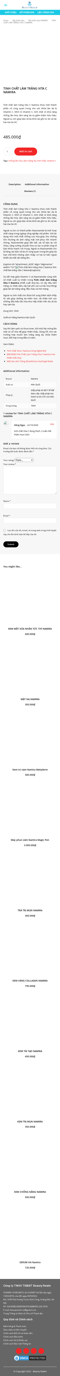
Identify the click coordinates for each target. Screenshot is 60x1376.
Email (6, 515)
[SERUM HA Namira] (30, 1232)
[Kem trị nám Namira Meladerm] (30, 739)
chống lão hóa (15, 161)
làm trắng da (30, 161)
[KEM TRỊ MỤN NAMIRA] (30, 1091)
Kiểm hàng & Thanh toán (14, 1326)
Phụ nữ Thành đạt (34, 1313)
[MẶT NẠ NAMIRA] (30, 668)
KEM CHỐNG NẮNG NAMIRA (30, 1191)
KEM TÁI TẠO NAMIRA (30, 1051)
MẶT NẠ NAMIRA (30, 699)
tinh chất (41, 161)
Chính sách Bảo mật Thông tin (17, 1343)
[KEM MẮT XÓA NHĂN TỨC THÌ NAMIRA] (30, 598)
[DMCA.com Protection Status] (30, 1358)
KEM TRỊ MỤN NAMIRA (30, 1121)
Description (15, 184)
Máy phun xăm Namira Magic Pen (30, 839)
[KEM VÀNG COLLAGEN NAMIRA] (30, 950)
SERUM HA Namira (30, 1262)
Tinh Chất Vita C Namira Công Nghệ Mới (26, 350)
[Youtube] (41, 1351)
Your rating (9, 460)
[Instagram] (26, 1351)
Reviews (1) (30, 191)
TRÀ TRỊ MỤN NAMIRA (30, 910)
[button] (56, 5)
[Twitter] (34, 1351)
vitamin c (51, 161)
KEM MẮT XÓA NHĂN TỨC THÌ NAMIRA (30, 628)
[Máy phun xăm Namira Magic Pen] (30, 809)
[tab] (15, 185)
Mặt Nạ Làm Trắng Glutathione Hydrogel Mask (30, 361)
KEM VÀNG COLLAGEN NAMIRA (30, 980)
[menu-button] (5, 5)
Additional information (37, 184)
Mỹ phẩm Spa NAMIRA (38, 20)
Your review (9, 464)
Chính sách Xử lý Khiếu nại (15, 1340)
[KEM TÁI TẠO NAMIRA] (30, 1020)
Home (5, 20)
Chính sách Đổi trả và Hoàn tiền (17, 1333)
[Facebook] (19, 1351)
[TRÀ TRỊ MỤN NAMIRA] (30, 880)
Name (7, 501)
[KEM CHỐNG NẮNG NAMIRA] (30, 1161)
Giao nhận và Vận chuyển (15, 1329)
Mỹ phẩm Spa (18, 20)
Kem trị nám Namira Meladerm (30, 769)
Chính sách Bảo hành (13, 1336)
